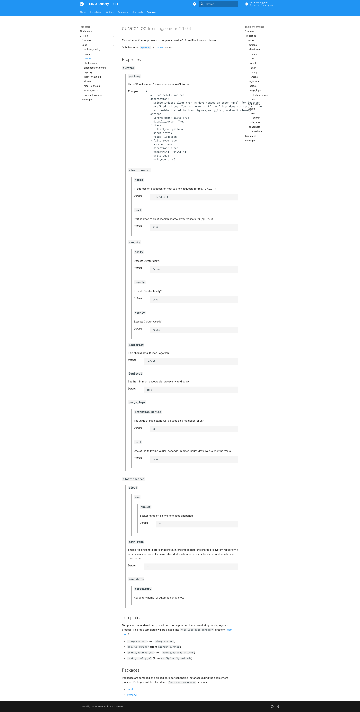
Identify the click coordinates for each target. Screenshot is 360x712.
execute (253, 63)
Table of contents (254, 26)
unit (253, 99)
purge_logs (255, 90)
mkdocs (107, 706)
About (83, 12)
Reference (123, 12)
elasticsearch (91, 63)
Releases (152, 12)
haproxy (88, 72)
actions (253, 44)
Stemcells (137, 12)
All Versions (86, 31)
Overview (87, 40)
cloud (252, 108)
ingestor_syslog (92, 76)
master (159, 47)
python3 (132, 695)
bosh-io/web (97, 706)
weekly (254, 76)
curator (88, 58)
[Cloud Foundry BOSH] (81, 4)
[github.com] (272, 706)
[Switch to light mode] (194, 4)
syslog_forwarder (93, 95)
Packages (250, 140)
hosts (254, 54)
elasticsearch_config (95, 67)
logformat (254, 81)
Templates (250, 136)
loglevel (253, 85)
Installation (96, 12)
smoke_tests (91, 90)
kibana (87, 81)
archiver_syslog (92, 49)
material (119, 706)
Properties (250, 35)
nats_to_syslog (92, 85)
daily (253, 67)
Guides (110, 12)
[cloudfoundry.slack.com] (278, 706)
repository (256, 131)
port (253, 58)
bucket (256, 117)
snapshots (254, 126)
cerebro (88, 54)
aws (253, 113)
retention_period (259, 95)
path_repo (254, 122)
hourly (254, 72)
